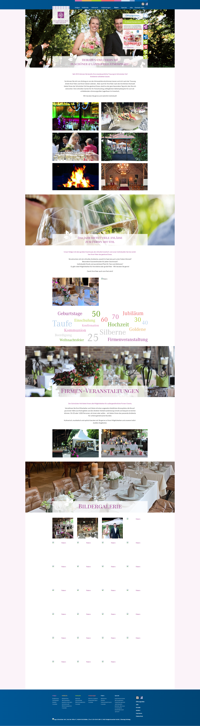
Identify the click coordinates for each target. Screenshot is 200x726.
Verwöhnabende (120, 702)
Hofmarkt (94, 7)
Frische (77, 698)
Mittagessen (66, 700)
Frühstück (65, 698)
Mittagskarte (119, 700)
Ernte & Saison (93, 698)
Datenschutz (139, 716)
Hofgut (77, 7)
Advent (117, 711)
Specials (124, 7)
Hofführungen (119, 710)
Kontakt (138, 707)
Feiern (116, 7)
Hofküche (85, 7)
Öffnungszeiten (67, 706)
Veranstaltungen (106, 702)
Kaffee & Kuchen (67, 702)
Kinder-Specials (120, 706)
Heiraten (104, 698)
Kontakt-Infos (139, 7)
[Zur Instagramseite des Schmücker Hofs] (142, 4)
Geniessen (55, 700)
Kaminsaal (55, 698)
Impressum (139, 713)
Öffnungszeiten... (133, 15)
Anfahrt (138, 710)
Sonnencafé (65, 704)
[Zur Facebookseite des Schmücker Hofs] (146, 4)
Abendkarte (118, 704)
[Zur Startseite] (61, 15)
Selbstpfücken (92, 700)
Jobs (131, 7)
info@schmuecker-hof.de (112, 719)
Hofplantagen (106, 7)
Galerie (54, 704)
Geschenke (78, 700)
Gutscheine (118, 708)
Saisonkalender (120, 698)
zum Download (128, 40)
